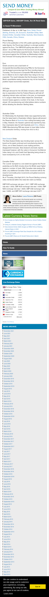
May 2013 (7, 572)
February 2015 (8, 519)
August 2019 (8, 389)
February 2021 (8, 343)
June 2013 (7, 569)
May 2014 (7, 542)
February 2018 (8, 434)
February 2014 (8, 549)
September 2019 (9, 386)
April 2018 (7, 429)
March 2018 (7, 431)
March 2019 (7, 401)
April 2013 (7, 574)
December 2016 (9, 469)
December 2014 (9, 524)
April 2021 (7, 338)
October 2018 (8, 414)
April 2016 (7, 489)
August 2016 (8, 479)
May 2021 (7, 336)
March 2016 (7, 491)
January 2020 (8, 376)
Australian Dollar (33, 32)
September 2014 (9, 532)
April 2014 (7, 544)
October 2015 (8, 499)
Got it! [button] (37, 587)
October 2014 (8, 529)
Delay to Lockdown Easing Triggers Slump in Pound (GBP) (23, 224)
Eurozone (22, 32)
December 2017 (9, 439)
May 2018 (7, 426)
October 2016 (8, 474)
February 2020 (8, 374)
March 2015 (7, 517)
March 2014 (7, 547)
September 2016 (9, 476)
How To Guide (8, 248)
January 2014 (8, 552)
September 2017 (9, 446)
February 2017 (8, 464)
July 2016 (7, 481)
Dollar (34, 30)
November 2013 (9, 557)
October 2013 (8, 559)
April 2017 (7, 459)
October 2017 (8, 444)
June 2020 (7, 363)
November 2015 (9, 496)
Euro (29, 30)
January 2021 (8, 346)
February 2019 (8, 404)
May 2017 (7, 456)
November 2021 (9, 331)
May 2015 (7, 511)
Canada (9, 37)
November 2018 (9, 411)
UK (17, 32)
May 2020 (7, 366)
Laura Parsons (28, 196)
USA (4, 37)
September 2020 (9, 356)
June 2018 (7, 424)
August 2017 (8, 449)
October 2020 (8, 353)
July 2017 (7, 451)
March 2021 (7, 341)
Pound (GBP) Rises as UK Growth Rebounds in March (22, 236)
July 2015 (7, 506)
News (5, 253)
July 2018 (7, 421)
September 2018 (9, 416)
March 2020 (7, 371)
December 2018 (9, 409)
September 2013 (9, 562)
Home (5, 242)
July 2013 (7, 567)
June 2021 (7, 333)
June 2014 (7, 539)
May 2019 (7, 396)
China (15, 37)
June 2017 (7, 454)
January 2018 (8, 436)
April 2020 (7, 368)
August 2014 (8, 534)
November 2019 (9, 381)
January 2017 (8, 466)
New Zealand (38, 35)
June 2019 (7, 394)
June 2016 (7, 484)
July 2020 (7, 361)
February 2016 (8, 494)
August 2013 (8, 564)
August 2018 (8, 419)
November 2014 (9, 527)
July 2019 (7, 391)
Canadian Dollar (20, 35)
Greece (21, 37)
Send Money (10, 321)
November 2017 (9, 441)
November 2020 (9, 351)
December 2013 (9, 554)
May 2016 (7, 486)
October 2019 (8, 384)
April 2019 (7, 399)
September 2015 (9, 501)
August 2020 (8, 358)
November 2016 (9, 471)
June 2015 (7, 509)
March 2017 (7, 461)
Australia (29, 35)
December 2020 (9, 348)
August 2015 (8, 504)
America (12, 32)
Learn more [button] (8, 593)
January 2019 (8, 406)
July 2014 (7, 537)
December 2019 (9, 379)
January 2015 (8, 522)
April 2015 (7, 514)
